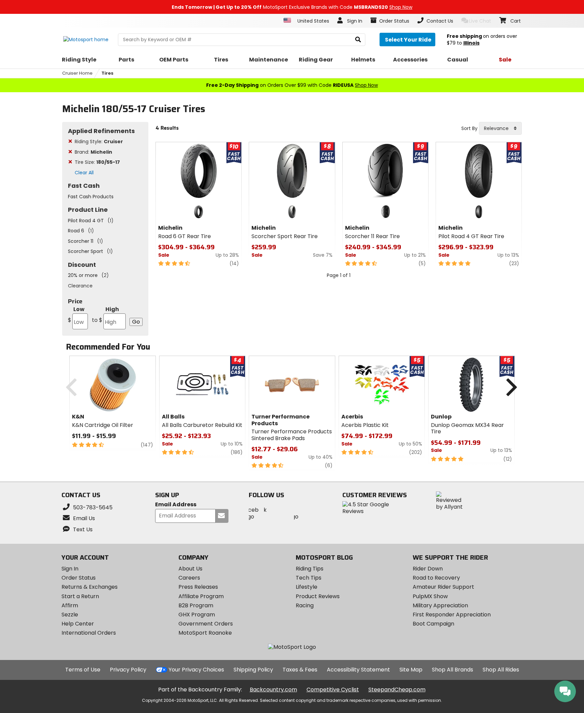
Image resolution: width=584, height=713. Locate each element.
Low (76, 314)
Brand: (93, 152)
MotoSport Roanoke (205, 633)
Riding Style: (99, 141)
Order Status (79, 578)
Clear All (84, 172)
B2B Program (195, 605)
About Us (190, 568)
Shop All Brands (452, 669)
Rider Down (428, 568)
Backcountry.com (273, 689)
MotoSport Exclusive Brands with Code (292, 7)
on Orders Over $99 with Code (292, 85)
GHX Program (196, 614)
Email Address (175, 504)
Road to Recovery (436, 578)
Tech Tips (308, 578)
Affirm (70, 605)
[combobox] (500, 128)
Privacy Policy (128, 669)
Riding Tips (309, 568)
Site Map (410, 669)
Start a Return (80, 596)
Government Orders (205, 624)
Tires (107, 73)
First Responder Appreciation (452, 614)
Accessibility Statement (358, 669)
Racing (305, 605)
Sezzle (70, 614)
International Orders (89, 633)
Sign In (70, 568)
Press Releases (198, 587)
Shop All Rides (501, 669)
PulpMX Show (430, 596)
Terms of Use (82, 669)
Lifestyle (306, 587)
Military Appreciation (440, 605)
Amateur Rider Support (443, 587)
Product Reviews (318, 596)
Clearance (80, 285)
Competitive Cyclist (333, 689)
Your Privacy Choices (196, 669)
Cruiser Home (77, 73)
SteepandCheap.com (396, 689)
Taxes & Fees (300, 669)
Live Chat (480, 21)
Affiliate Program (201, 596)
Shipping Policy (253, 669)
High (105, 314)
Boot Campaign (433, 624)
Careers (189, 578)
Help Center (78, 624)
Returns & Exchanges (90, 587)
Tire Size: (97, 162)
